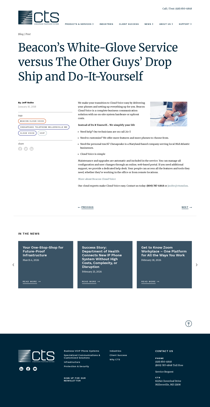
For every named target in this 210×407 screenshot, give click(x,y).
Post (28, 34)
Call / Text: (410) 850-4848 (177, 8)
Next (185, 207)
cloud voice (27, 133)
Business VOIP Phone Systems (81, 351)
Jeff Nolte (28, 102)
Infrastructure (72, 362)
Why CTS (115, 359)
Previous (87, 207)
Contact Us (164, 351)
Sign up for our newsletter (75, 379)
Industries (106, 24)
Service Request (164, 371)
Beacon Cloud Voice (32, 121)
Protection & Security (76, 366)
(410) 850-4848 (163, 361)
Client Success (129, 24)
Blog (21, 34)
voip (42, 133)
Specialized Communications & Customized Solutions (82, 356)
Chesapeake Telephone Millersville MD (43, 127)
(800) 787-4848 (163, 365)
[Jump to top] (188, 323)
